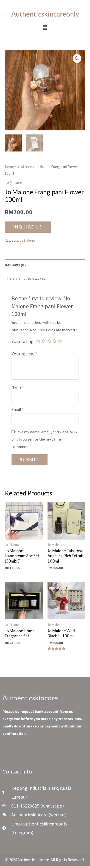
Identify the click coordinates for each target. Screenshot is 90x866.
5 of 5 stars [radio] (60, 341)
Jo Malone (24, 166)
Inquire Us (27, 227)
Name (18, 387)
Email (18, 409)
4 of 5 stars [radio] (54, 341)
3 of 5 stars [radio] (49, 341)
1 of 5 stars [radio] (38, 341)
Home (9, 166)
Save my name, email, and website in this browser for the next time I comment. (44, 439)
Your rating (22, 341)
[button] (45, 27)
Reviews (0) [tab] (15, 264)
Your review (24, 354)
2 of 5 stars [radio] (43, 341)
